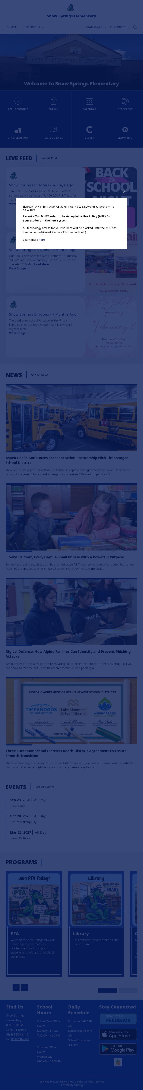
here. (42, 240)
